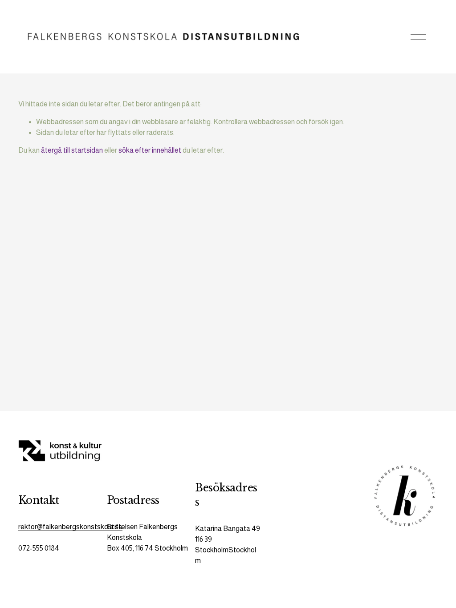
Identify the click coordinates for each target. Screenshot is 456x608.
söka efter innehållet (149, 150)
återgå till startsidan (72, 150)
